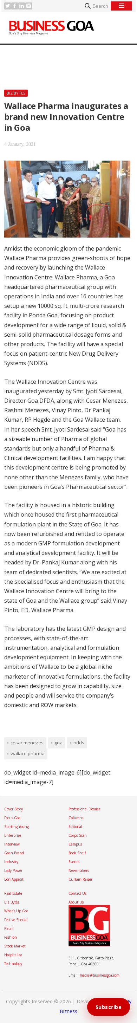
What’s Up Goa (16, 910)
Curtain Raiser (80, 879)
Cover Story (13, 809)
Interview (12, 844)
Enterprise (12, 835)
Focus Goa (12, 817)
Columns (75, 817)
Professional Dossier (84, 809)
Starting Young (16, 826)
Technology (13, 963)
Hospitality (13, 954)
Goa (58, 742)
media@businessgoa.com (99, 975)
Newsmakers (78, 870)
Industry (11, 861)
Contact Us (77, 893)
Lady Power (13, 870)
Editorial (75, 826)
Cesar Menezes (27, 742)
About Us (76, 902)
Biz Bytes (16, 93)
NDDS (78, 742)
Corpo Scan (77, 835)
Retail (9, 928)
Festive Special (15, 919)
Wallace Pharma (28, 753)
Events (73, 861)
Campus (75, 844)
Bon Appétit (14, 879)
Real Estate (13, 893)
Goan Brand (14, 852)
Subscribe (109, 1007)
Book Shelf (77, 852)
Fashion (10, 937)
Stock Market (15, 946)
